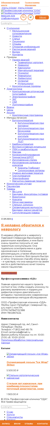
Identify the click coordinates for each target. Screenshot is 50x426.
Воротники (18, 197)
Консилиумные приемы (26, 86)
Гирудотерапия (21, 175)
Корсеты (17, 199)
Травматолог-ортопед (30, 62)
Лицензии (18, 41)
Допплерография (22, 104)
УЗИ (14, 102)
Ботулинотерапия (22, 120)
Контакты (17, 54)
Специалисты (15, 417)
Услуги (11, 414)
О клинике (13, 28)
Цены (10, 110)
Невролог (23, 65)
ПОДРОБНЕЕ (9, 273)
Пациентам (13, 186)
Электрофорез (20, 178)
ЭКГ (14, 99)
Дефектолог (25, 78)
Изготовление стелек (24, 160)
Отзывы (16, 44)
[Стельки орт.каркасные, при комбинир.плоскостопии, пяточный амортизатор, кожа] (28, 378)
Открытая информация (26, 46)
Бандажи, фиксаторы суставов (30, 194)
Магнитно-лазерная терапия (29, 181)
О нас (10, 412)
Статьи (16, 38)
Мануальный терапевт (31, 70)
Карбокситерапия (22, 144)
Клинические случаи (19, 183)
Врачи (10, 107)
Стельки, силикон (22, 204)
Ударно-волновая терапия (27, 173)
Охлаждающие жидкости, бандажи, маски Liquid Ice (27, 208)
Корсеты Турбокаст (29, 168)
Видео (16, 52)
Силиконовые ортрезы (31, 170)
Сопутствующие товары (26, 212)
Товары (11, 189)
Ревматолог (25, 75)
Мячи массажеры (22, 202)
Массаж (16, 152)
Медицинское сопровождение (22, 32)
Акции (11, 112)
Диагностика (14, 89)
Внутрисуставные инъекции (29, 146)
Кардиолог (24, 67)
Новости (17, 36)
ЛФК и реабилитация (25, 149)
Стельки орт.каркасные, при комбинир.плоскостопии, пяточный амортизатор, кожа (25, 386)
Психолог (23, 73)
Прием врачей (21, 60)
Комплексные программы (27, 115)
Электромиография (23, 96)
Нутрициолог (26, 83)
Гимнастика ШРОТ (23, 157)
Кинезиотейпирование (26, 154)
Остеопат (23, 81)
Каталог (11, 420)
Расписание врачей (24, 49)
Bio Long (17, 191)
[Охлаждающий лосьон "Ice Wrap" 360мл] (28, 356)
